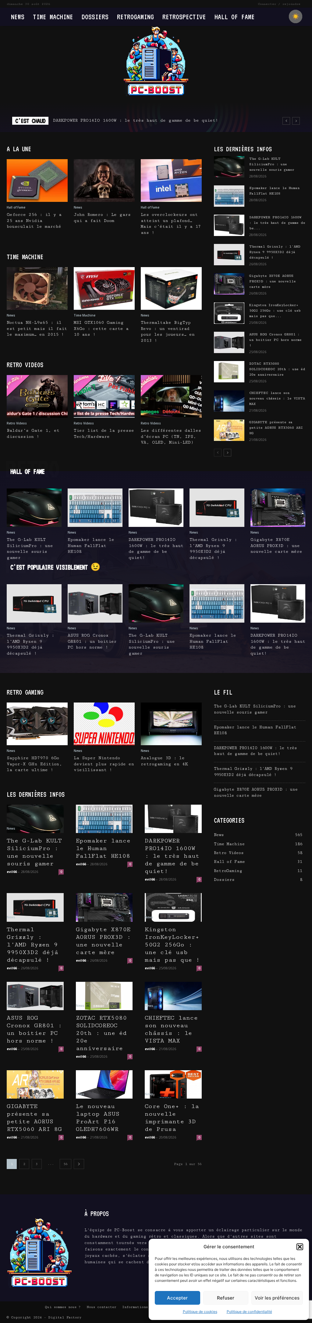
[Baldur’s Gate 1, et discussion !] (37, 396)
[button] (300, 1247)
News (78, 207)
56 (65, 1164)
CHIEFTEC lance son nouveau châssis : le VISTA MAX (277, 398)
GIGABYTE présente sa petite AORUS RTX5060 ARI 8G (276, 427)
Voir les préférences (277, 1298)
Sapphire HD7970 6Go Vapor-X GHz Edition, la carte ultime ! (34, 764)
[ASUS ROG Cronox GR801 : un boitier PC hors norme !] (229, 342)
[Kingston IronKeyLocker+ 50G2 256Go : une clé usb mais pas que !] (229, 313)
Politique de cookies (200, 1311)
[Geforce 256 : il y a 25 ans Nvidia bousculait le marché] (37, 180)
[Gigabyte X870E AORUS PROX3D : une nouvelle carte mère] (229, 284)
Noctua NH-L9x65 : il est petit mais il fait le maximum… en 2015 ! (37, 328)
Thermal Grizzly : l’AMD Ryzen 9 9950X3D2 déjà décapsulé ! (274, 252)
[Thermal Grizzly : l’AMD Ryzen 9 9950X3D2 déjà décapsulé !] (229, 254)
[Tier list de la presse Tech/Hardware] (104, 396)
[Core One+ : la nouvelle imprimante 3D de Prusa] (173, 1084)
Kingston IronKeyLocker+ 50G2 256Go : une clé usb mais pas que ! (172, 945)
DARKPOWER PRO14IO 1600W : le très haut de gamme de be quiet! (135, 120)
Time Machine (84, 315)
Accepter (177, 1298)
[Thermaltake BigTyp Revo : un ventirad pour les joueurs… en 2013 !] (171, 288)
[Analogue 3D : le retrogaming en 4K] (171, 724)
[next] (296, 121)
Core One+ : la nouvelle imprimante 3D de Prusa (172, 1118)
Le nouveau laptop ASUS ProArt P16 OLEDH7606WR (97, 1118)
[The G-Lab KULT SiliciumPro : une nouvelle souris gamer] (229, 166)
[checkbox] (295, 16)
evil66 (12, 871)
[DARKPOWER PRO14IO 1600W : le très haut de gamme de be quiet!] (229, 225)
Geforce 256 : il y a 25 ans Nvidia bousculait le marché (34, 220)
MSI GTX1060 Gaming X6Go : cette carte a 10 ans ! (101, 328)
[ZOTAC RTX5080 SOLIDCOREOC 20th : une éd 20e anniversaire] (229, 371)
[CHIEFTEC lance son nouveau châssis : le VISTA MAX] (229, 401)
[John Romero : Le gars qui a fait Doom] (104, 180)
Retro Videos (17, 423)
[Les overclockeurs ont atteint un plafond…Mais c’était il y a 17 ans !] (171, 180)
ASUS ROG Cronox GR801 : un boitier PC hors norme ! (275, 339)
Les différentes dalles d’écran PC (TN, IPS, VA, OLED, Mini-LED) (171, 436)
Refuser (225, 1298)
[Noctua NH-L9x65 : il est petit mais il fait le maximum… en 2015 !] (37, 288)
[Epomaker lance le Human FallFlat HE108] (229, 196)
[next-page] (227, 452)
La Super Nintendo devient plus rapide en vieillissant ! (104, 764)
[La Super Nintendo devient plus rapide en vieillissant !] (104, 724)
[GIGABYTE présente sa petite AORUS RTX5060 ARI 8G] (229, 430)
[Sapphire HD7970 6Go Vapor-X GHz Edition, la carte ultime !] (37, 724)
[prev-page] (218, 452)
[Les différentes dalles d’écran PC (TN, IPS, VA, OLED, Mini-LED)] (171, 396)
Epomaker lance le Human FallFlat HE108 (91, 545)
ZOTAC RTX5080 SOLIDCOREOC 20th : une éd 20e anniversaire (277, 369)
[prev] (286, 121)
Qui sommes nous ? (63, 1307)
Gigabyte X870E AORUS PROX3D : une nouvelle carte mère (272, 281)
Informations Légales (143, 1307)
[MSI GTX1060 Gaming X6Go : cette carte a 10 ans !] (104, 288)
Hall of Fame (16, 207)
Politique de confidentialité (249, 1311)
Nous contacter (101, 1307)
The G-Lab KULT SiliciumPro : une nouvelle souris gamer (271, 164)
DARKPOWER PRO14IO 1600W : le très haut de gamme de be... (277, 222)
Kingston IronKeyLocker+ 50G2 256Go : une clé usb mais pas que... (275, 310)
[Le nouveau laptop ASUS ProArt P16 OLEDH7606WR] (104, 1084)
